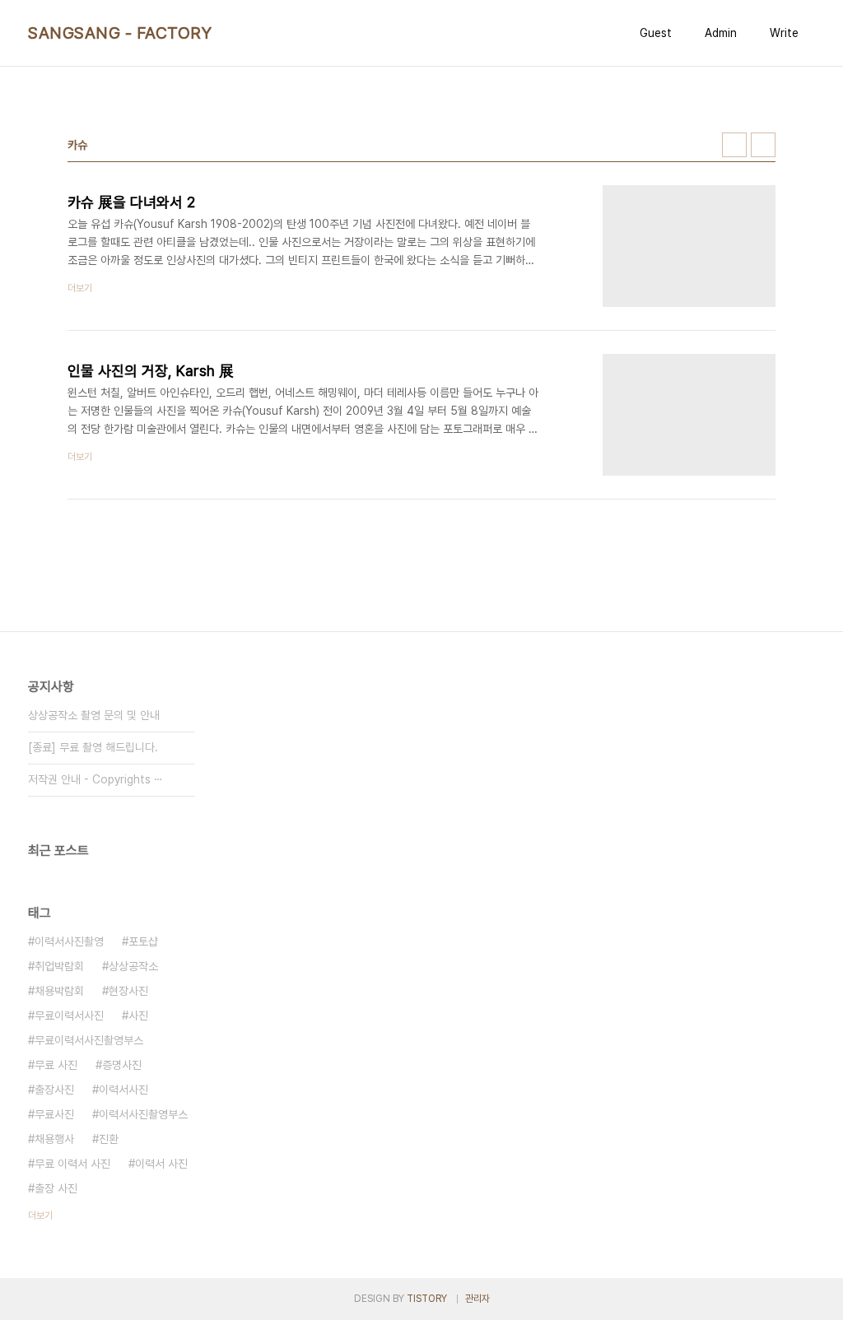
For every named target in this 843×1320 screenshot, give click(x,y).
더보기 (40, 1215)
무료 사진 (56, 1064)
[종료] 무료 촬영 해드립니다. (93, 747)
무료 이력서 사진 (72, 1163)
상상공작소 (133, 966)
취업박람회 (59, 966)
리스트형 (763, 144)
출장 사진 (56, 1188)
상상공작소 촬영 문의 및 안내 (94, 715)
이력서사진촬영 (69, 941)
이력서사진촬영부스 (143, 1114)
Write (784, 33)
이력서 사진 (161, 1163)
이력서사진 (123, 1089)
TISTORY (427, 1298)
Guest (656, 33)
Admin (721, 33)
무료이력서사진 (69, 1015)
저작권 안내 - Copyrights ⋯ (95, 779)
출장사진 (54, 1089)
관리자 (477, 1298)
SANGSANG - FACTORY (120, 33)
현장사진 (128, 990)
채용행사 (54, 1139)
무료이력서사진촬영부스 (89, 1040)
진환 (109, 1139)
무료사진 (54, 1114)
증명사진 (122, 1064)
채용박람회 (59, 990)
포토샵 (143, 941)
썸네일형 (734, 144)
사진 (138, 1015)
